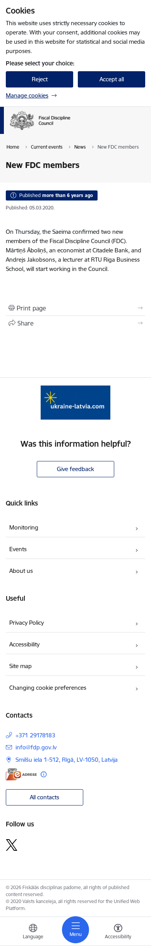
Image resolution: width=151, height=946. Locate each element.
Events (18, 549)
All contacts (44, 797)
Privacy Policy (26, 622)
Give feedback (75, 469)
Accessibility (24, 644)
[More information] (43, 774)
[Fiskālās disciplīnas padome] (70, 130)
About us (21, 570)
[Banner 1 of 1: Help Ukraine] (75, 402)
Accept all (112, 79)
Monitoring (23, 527)
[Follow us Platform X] (11, 845)
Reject (40, 79)
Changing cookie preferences (47, 687)
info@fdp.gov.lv (36, 747)
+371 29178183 (35, 735)
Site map (20, 666)
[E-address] (21, 774)
